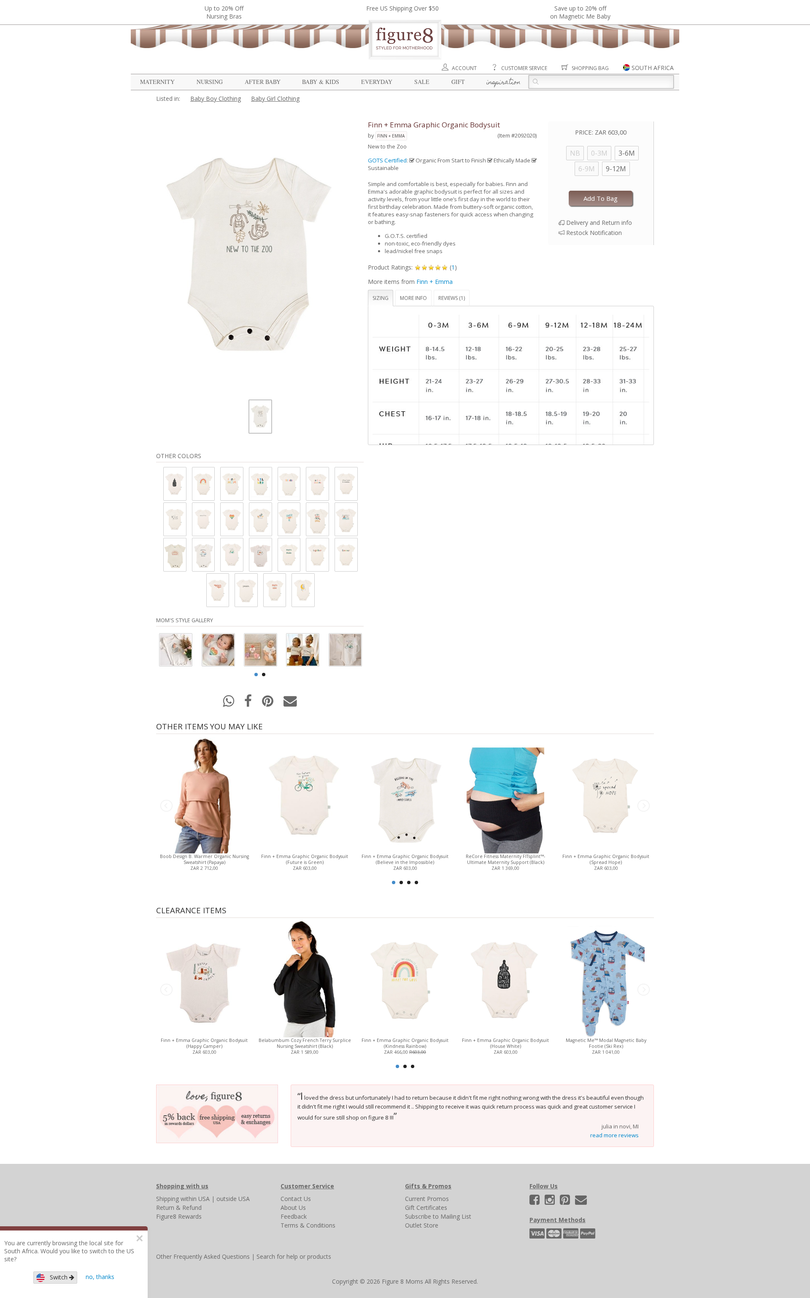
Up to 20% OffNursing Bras (224, 12)
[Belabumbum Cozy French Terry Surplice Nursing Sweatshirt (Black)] (304, 978)
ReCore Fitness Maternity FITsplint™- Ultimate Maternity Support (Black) (505, 859)
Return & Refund (179, 1208)
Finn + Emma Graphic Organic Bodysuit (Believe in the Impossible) (405, 859)
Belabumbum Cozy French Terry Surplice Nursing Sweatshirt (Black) (305, 1043)
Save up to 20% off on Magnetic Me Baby (580, 12)
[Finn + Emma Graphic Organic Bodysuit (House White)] (505, 978)
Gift (458, 82)
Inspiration (503, 82)
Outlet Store (421, 1225)
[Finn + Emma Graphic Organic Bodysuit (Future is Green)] (304, 795)
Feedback (294, 1216)
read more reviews (614, 1135)
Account (464, 68)
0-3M (599, 153)
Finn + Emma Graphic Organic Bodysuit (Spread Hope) (605, 859)
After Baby (263, 82)
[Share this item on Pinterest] (268, 703)
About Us (293, 1208)
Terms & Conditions (308, 1225)
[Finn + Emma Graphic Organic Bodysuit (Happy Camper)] (204, 978)
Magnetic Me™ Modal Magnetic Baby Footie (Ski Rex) (606, 1043)
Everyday (376, 82)
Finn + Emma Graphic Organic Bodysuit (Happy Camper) (204, 1043)
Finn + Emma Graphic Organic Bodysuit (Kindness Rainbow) (405, 1043)
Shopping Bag (590, 68)
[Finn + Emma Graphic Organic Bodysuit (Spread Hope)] (605, 795)
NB (575, 153)
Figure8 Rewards (179, 1216)
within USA (195, 1199)
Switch (57, 1277)
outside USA (233, 1199)
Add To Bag (600, 198)
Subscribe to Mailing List (438, 1216)
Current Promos (427, 1199)
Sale (421, 82)
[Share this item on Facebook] (249, 703)
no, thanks (100, 1277)
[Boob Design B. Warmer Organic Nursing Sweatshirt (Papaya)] (204, 795)
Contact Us (296, 1199)
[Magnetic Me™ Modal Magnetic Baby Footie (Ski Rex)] (605, 978)
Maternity (157, 82)
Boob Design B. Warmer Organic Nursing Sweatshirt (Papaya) (204, 859)
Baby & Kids (320, 82)
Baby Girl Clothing (275, 98)
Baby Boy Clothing (215, 98)
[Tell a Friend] (290, 703)
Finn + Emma (391, 136)
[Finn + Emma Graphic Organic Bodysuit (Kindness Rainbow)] (404, 978)
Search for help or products (293, 1256)
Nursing (210, 82)
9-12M (616, 168)
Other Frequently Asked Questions (203, 1256)
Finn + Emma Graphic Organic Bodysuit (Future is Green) (304, 859)
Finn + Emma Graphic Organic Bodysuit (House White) (505, 1043)
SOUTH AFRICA (653, 68)
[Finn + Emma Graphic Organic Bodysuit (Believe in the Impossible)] (404, 795)
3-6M (626, 153)
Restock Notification (594, 233)
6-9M (586, 168)
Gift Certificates (426, 1208)
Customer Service (524, 68)
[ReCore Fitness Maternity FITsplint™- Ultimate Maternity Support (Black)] (505, 795)
